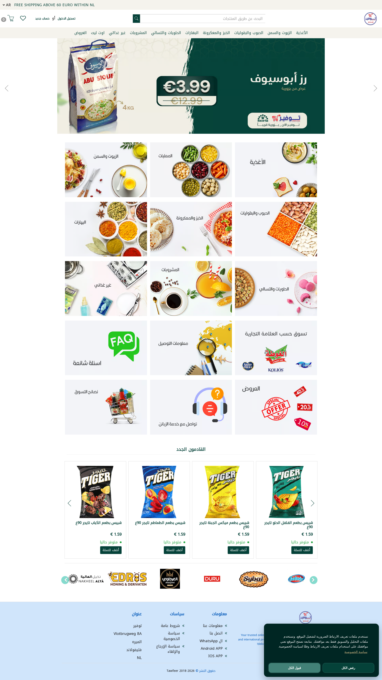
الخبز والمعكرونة (216, 32)
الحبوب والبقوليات (248, 32)
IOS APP (215, 655)
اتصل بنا (216, 633)
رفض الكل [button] (348, 668)
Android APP (212, 648)
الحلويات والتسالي (166, 32)
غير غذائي (117, 32)
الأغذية (302, 32)
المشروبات (138, 32)
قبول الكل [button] (294, 668)
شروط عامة (170, 625)
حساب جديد (42, 18)
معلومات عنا (213, 625)
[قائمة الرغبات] (23, 19)
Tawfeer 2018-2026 (180, 671)
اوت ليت (98, 32)
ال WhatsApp (211, 640)
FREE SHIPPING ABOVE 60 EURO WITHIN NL (54, 4)
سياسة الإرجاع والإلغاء (168, 649)
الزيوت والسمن (280, 32)
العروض (80, 32)
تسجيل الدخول (66, 18)
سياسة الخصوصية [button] (355, 652)
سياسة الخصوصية (172, 636)
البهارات (192, 32)
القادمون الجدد (191, 449)
